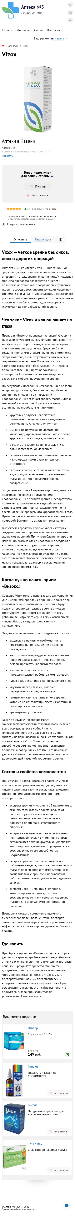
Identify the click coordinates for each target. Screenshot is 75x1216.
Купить (40, 186)
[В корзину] (67, 1054)
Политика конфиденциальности (18, 1209)
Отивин (33, 1066)
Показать (7, 155)
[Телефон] (70, 5)
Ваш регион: (49, 38)
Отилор (33, 1028)
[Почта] (70, 12)
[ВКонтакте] (70, 20)
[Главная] (3, 45)
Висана (33, 1105)
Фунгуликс (35, 1143)
